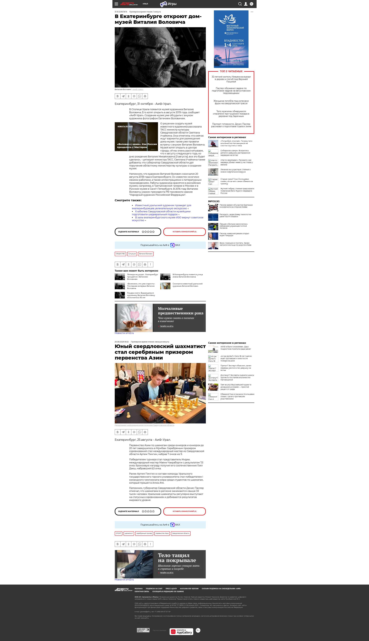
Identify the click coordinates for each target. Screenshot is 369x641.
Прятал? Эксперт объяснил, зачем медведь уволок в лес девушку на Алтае (236, 368)
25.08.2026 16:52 (122, 342)
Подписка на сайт (154, 589)
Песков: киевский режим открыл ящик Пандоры (234, 235)
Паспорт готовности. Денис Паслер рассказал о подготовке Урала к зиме (231, 125)
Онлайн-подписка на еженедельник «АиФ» (221, 589)
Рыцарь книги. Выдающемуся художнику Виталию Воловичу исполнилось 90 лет (141, 295)
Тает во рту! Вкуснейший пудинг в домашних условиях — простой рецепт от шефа (236, 387)
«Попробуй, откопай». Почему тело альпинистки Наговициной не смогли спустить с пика (236, 143)
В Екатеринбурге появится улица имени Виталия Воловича (188, 275)
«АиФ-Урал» (137, 89)
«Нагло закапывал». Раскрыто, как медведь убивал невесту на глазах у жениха (237, 162)
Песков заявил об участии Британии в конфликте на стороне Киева (236, 206)
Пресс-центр (171, 589)
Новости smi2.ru (124, 333)
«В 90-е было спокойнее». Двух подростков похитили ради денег (236, 348)
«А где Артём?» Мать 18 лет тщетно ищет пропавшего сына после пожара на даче (236, 358)
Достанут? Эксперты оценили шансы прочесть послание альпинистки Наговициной (237, 377)
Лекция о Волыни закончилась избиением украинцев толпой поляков (233, 226)
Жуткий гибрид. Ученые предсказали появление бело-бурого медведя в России (237, 190)
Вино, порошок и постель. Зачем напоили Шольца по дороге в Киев (235, 244)
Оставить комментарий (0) (184, 232)
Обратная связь (142, 591)
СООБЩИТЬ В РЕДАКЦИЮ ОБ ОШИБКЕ (168, 591)
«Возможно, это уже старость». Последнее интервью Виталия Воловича (141, 286)
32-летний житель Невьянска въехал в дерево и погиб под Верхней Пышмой (231, 79)
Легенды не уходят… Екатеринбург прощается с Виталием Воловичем (142, 276)
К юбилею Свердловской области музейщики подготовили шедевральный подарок (161, 213)
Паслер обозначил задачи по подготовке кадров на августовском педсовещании (231, 90)
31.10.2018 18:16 (121, 12)
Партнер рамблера (159, 630)
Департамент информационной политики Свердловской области (144, 425)
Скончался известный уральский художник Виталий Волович (188, 285)
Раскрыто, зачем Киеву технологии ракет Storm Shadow (235, 216)
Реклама (139, 589)
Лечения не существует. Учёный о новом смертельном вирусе (236, 170)
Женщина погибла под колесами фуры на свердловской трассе (231, 102)
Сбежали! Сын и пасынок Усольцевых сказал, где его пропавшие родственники (237, 396)
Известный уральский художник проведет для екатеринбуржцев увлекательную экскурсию (161, 207)
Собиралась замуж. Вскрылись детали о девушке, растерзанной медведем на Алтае (235, 152)
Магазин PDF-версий (189, 589)
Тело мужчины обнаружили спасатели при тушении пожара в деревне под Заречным (231, 113)
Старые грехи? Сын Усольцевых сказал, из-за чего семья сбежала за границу (237, 181)
